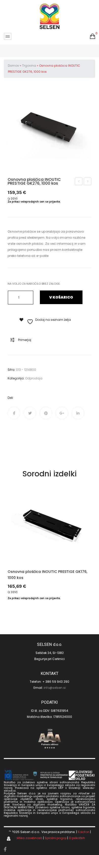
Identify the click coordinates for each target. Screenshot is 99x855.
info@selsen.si (55, 688)
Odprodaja (33, 378)
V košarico (61, 297)
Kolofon (83, 832)
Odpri (7, 36)
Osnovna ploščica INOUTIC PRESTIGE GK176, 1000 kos (78, 182)
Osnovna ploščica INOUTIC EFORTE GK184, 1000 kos (87, 182)
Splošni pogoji (56, 838)
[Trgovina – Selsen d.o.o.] (49, 16)
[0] (92, 36)
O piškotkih (77, 838)
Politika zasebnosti (28, 838)
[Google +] (62, 413)
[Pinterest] (46, 413)
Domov (13, 65)
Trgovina (29, 65)
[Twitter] (30, 413)
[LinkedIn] (78, 413)
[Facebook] (14, 413)
